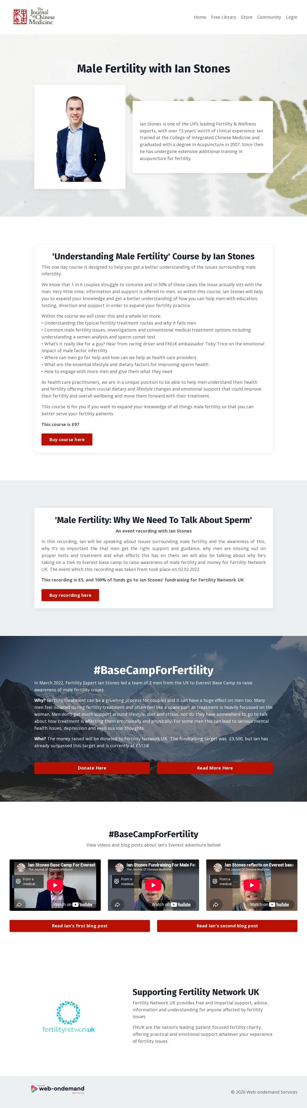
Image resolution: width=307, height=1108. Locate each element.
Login (291, 17)
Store (246, 17)
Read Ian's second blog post (227, 926)
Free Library (223, 17)
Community (269, 17)
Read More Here (215, 768)
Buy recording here (70, 595)
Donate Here (92, 768)
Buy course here (67, 439)
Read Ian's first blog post (80, 926)
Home (200, 17)
